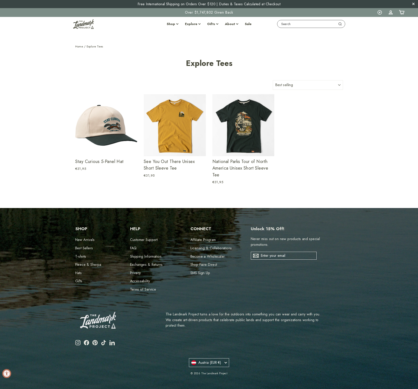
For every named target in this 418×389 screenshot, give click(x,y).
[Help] (379, 12)
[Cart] (401, 12)
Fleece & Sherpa (88, 264)
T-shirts (80, 256)
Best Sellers (84, 248)
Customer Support (144, 239)
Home (79, 46)
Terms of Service (143, 289)
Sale (248, 24)
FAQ (133, 248)
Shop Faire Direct (203, 264)
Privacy (135, 272)
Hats (78, 272)
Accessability (140, 281)
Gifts (211, 24)
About (230, 24)
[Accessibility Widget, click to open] (6, 373)
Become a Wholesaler (207, 256)
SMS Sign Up (200, 272)
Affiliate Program (203, 239)
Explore (191, 24)
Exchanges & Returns (146, 264)
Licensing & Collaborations (211, 248)
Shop (171, 24)
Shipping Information (145, 256)
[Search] (340, 24)
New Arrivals (85, 239)
